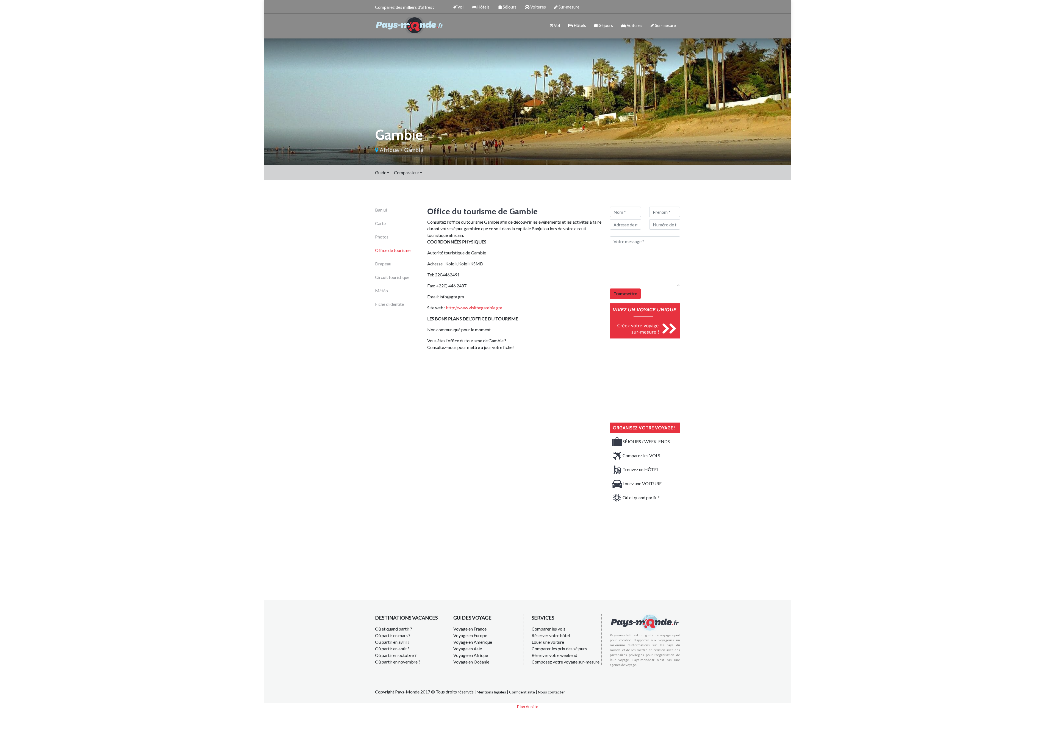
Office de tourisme (392, 250)
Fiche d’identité (389, 304)
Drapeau (383, 263)
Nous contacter (551, 692)
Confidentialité (522, 692)
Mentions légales (491, 692)
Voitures (537, 6)
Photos (381, 236)
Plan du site (527, 706)
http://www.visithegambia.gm (474, 307)
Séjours (509, 6)
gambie (413, 149)
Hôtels (483, 6)
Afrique (389, 149)
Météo (381, 290)
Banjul (381, 209)
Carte (380, 223)
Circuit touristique (392, 277)
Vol (460, 6)
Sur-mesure (568, 6)
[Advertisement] (651, 379)
